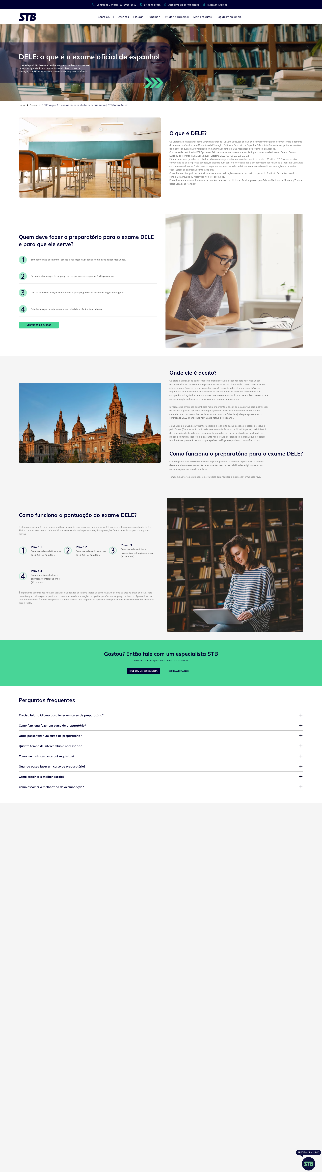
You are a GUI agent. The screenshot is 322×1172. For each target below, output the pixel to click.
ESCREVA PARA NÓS (179, 671)
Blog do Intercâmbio (228, 16)
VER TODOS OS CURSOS (39, 325)
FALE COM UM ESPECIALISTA (143, 671)
